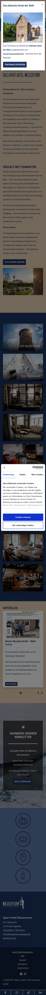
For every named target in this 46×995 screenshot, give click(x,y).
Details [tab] (23, 474)
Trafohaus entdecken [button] (15, 64)
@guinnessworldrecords (13, 54)
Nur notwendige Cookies (23, 525)
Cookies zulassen (23, 517)
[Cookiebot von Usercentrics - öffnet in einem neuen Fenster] (32, 467)
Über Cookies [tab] (37, 474)
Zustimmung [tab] (8, 474)
